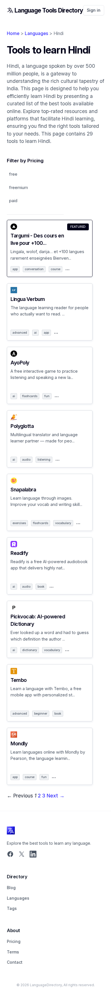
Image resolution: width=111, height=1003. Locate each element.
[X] (21, 854)
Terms (13, 951)
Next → (56, 796)
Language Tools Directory (49, 10)
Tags (12, 908)
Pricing (13, 941)
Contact (14, 962)
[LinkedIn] (33, 854)
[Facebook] (10, 854)
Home (13, 33)
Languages (36, 33)
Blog (11, 887)
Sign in (93, 10)
